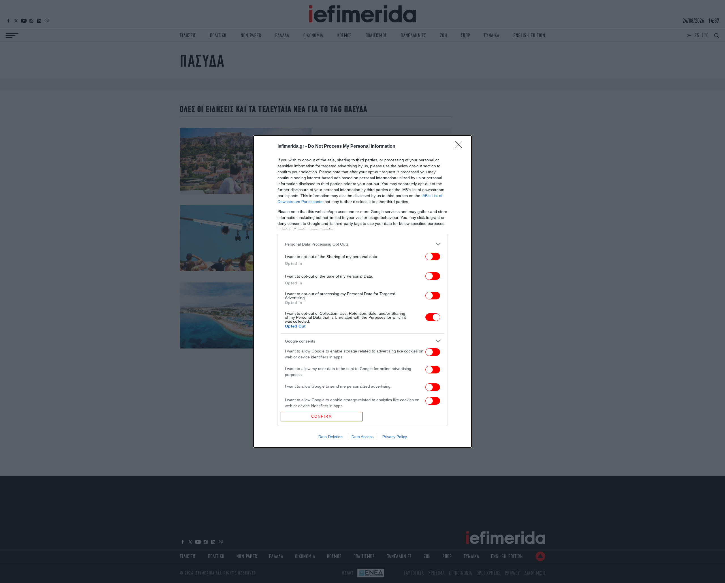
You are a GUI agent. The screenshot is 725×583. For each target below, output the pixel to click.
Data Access (362, 436)
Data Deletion (330, 436)
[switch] (432, 256)
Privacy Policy (394, 436)
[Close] (460, 146)
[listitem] (362, 244)
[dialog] (362, 291)
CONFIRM (321, 416)
